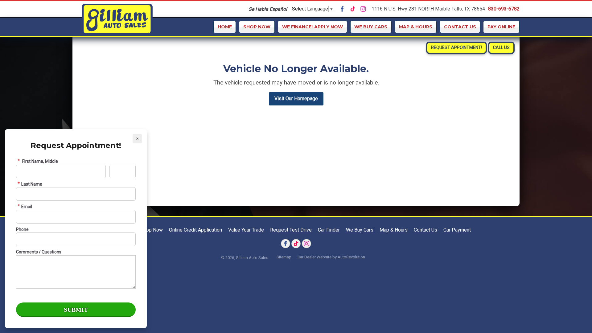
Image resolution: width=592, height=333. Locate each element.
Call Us (501, 47)
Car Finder (324, 104)
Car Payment (457, 230)
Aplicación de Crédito (324, 66)
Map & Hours (415, 27)
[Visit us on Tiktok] (352, 9)
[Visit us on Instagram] (363, 9)
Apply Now (312, 27)
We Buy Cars (370, 27)
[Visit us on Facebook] (342, 9)
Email (26, 206)
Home (225, 27)
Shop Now (256, 27)
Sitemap (284, 257)
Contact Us (460, 27)
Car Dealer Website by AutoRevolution (331, 257)
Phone (22, 229)
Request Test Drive (324, 92)
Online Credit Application (324, 52)
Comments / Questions (38, 251)
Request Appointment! (456, 47)
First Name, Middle (39, 161)
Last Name (31, 184)
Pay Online (501, 27)
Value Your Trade (324, 79)
